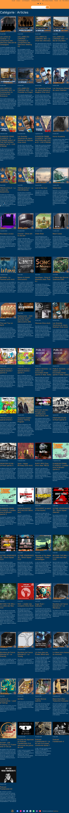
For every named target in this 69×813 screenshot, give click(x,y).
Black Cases (57, 234)
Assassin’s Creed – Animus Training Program (25, 420)
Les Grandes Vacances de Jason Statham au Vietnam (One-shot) (25, 139)
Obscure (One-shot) (42, 323)
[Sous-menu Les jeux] (20, 0)
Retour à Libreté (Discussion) (24, 278)
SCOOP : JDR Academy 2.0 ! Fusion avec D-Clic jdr (8, 744)
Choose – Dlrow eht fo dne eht (25, 235)
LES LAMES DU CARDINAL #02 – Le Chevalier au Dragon (25, 90)
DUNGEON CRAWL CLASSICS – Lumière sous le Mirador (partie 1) (8, 511)
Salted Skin (57, 188)
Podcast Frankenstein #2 (6, 788)
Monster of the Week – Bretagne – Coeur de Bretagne (43, 557)
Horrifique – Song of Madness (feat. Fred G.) (42, 279)
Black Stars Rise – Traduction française (60, 700)
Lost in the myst (41, 188)
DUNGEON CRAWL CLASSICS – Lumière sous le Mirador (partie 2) (60, 466)
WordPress (55, 811)
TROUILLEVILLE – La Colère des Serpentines (8, 190)
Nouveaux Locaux (7, 234)
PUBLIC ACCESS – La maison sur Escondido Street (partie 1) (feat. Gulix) (61, 372)
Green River (39, 234)
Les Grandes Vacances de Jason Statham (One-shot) (60, 325)
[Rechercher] (48, 7)
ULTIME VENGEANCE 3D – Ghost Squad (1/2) (26, 557)
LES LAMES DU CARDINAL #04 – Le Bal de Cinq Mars (60, 39)
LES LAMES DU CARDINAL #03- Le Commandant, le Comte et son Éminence (7, 92)
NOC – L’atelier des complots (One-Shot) (26, 605)
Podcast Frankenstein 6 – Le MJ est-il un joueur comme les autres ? (42, 742)
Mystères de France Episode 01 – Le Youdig (25, 654)
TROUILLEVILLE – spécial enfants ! (6, 419)
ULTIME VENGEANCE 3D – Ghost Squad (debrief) (61, 510)
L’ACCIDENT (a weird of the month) (43, 509)
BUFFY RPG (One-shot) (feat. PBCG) (42, 464)
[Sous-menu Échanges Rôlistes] (40, 0)
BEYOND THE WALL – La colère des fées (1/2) (8, 606)
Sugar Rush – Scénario (40, 605)
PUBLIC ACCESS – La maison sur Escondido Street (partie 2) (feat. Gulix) (43, 372)
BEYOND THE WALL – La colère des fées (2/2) (61, 557)
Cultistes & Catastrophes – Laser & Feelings (8, 701)
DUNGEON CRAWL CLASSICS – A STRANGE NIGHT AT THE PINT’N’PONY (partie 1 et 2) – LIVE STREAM (7, 141)
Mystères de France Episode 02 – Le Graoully (7, 654)
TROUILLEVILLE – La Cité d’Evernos (25, 189)
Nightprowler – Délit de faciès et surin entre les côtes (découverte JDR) (25, 319)
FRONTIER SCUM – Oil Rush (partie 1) (7, 464)
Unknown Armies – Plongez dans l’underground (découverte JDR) (42, 413)
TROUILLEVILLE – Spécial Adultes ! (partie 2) (6, 371)
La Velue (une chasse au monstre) (61, 653)
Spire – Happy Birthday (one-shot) (25, 464)
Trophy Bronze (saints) (40, 700)
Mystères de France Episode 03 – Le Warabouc (60, 606)
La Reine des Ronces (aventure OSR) (60, 278)
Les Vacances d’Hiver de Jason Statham (61, 89)
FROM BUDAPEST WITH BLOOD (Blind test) (25, 510)
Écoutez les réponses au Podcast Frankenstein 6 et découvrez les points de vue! (26, 743)
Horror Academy (59, 136)
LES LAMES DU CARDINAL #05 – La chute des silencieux (43, 39)
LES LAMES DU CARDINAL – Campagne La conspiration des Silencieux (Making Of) (25, 41)
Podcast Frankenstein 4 (58, 740)
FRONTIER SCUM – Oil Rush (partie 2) (60, 419)
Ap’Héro (21, 699)
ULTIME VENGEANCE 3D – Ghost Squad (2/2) (8, 557)
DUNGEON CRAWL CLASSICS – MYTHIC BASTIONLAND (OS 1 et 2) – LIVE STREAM (43, 139)
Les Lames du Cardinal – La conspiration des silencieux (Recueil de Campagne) (8, 40)
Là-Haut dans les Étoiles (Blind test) (42, 653)
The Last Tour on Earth (6, 324)
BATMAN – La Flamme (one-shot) (7, 278)
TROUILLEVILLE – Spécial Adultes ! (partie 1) (24, 371)
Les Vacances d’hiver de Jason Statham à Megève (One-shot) (43, 90)
